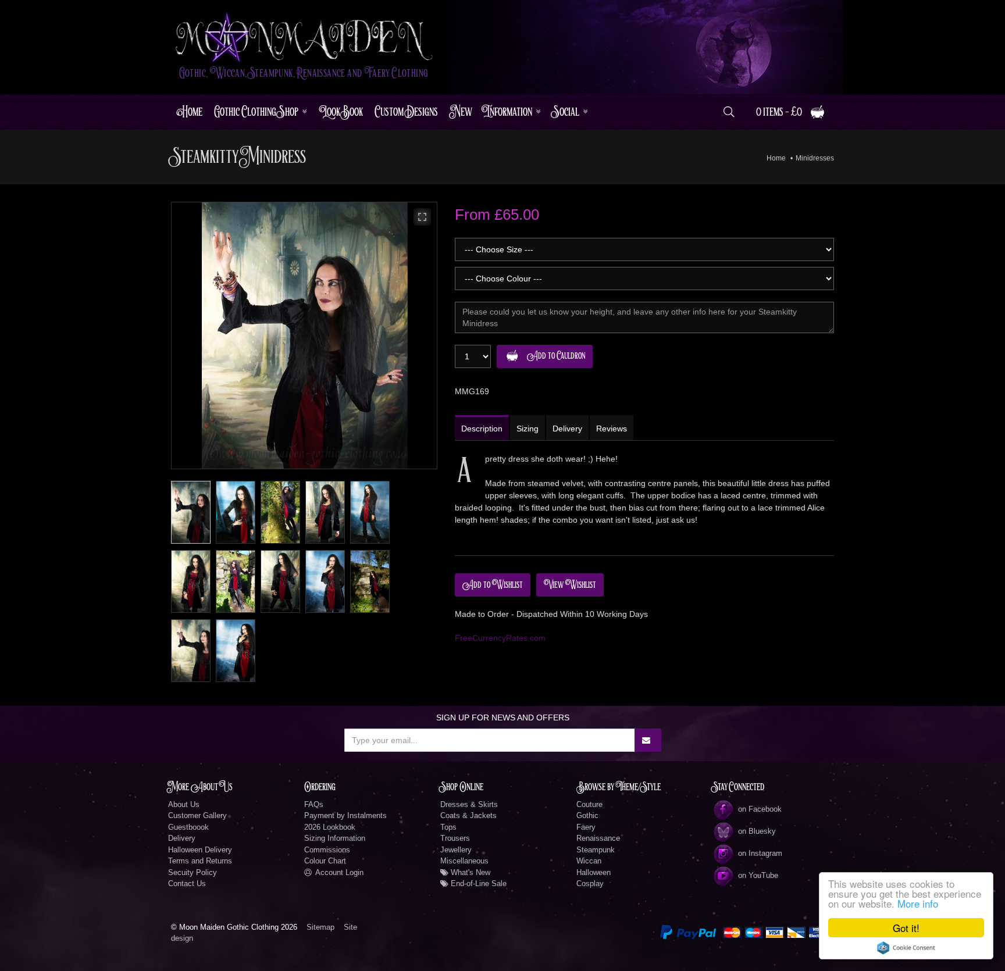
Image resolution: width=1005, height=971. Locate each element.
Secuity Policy (192, 872)
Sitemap (320, 927)
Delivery (181, 838)
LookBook (341, 111)
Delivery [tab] (567, 428)
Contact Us (187, 883)
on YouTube (758, 875)
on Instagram (760, 853)
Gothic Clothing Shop (256, 111)
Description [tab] (481, 428)
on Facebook (760, 809)
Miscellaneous (464, 860)
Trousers (455, 838)
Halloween (593, 872)
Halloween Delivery (200, 849)
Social (566, 111)
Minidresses (815, 158)
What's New (469, 872)
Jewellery (456, 849)
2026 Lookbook (329, 827)
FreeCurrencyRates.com (500, 637)
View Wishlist (570, 585)
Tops (448, 827)
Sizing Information (334, 838)
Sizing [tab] (527, 428)
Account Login (339, 872)
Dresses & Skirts (469, 804)
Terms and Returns (200, 860)
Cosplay (590, 883)
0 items (779, 111)
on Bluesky (757, 831)
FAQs (313, 804)
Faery (586, 827)
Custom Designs (406, 111)
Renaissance (598, 838)
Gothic (587, 815)
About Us (183, 804)
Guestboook (188, 827)
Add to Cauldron (556, 355)
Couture (589, 804)
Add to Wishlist (492, 585)
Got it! (906, 927)
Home (189, 111)
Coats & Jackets (468, 815)
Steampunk (595, 849)
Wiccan (588, 860)
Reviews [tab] (611, 428)
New (461, 111)
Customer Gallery (197, 815)
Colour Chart (325, 860)
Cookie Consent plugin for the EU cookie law (906, 947)
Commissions (327, 849)
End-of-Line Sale (477, 883)
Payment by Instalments (345, 815)
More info (917, 903)
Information (508, 111)
